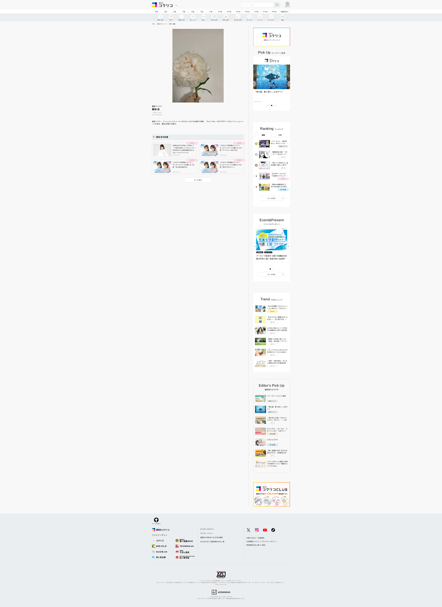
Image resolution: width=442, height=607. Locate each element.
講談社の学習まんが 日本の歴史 (211, 537)
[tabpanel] (271, 83)
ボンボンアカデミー (207, 529)
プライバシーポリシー (269, 541)
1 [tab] (268, 105)
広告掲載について (252, 541)
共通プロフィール (162, 24)
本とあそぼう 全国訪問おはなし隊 (212, 541)
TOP (153, 24)
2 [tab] (269, 105)
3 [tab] (271, 105)
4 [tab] (273, 105)
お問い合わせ (251, 538)
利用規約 (261, 538)
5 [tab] (275, 105)
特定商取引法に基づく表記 (255, 545)
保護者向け (285, 11)
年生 (220, 11)
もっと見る (272, 198)
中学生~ (274, 11)
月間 (280, 135)
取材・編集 (172, 24)
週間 (263, 135)
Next (290, 84)
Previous (253, 84)
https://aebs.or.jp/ (221, 584)
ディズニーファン (206, 533)
